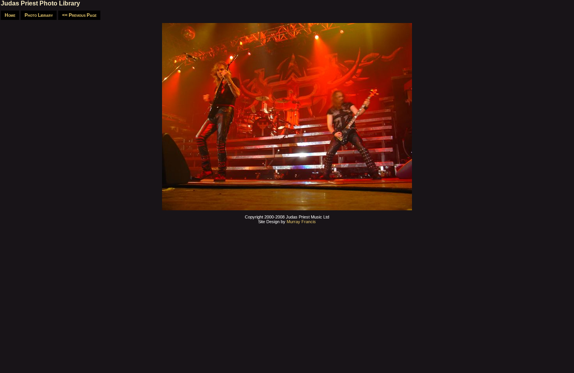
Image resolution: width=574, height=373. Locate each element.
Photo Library (39, 15)
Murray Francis (301, 221)
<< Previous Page (79, 15)
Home (10, 15)
